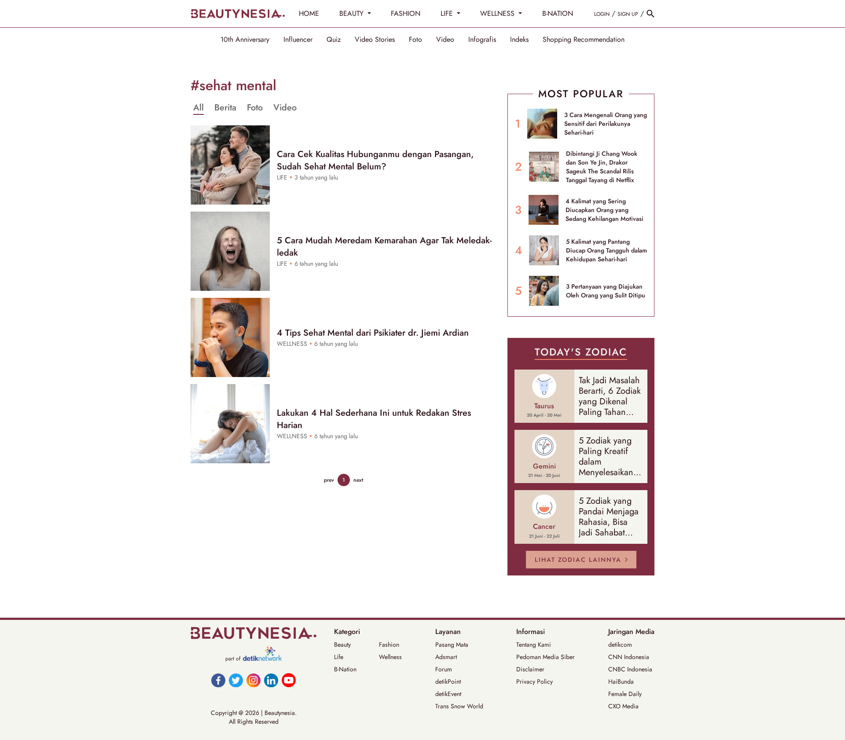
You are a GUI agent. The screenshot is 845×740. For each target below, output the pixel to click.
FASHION (405, 13)
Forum (443, 669)
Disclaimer (530, 669)
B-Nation (345, 669)
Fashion (389, 644)
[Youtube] (289, 680)
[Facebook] (218, 680)
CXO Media (623, 706)
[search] (650, 14)
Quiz (334, 39)
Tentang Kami (533, 644)
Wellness (390, 656)
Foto (415, 39)
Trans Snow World (459, 706)
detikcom (620, 644)
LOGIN (602, 14)
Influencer (297, 39)
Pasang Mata (451, 644)
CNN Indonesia (628, 656)
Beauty (342, 644)
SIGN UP (627, 14)
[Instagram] (253, 680)
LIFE (448, 13)
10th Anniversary (244, 39)
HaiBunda (621, 681)
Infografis (482, 39)
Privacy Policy (534, 681)
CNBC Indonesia (630, 669)
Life (338, 656)
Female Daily (625, 693)
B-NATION (557, 13)
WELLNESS (498, 13)
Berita (225, 108)
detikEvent (448, 693)
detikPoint (448, 681)
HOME (309, 13)
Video (445, 39)
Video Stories (375, 39)
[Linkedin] (271, 680)
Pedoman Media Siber (545, 656)
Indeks (519, 39)
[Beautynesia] (238, 13)
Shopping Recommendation (584, 39)
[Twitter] (236, 680)
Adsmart (446, 656)
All (198, 108)
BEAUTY (352, 13)
